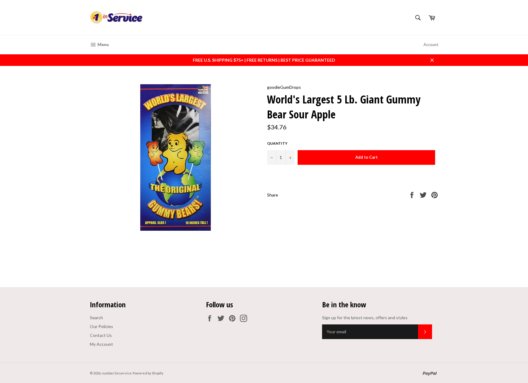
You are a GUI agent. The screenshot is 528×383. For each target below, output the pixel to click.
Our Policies (101, 326)
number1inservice (116, 373)
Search (96, 317)
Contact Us (101, 335)
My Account (101, 344)
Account (431, 44)
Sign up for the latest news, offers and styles (365, 317)
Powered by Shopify (148, 373)
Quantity (277, 143)
